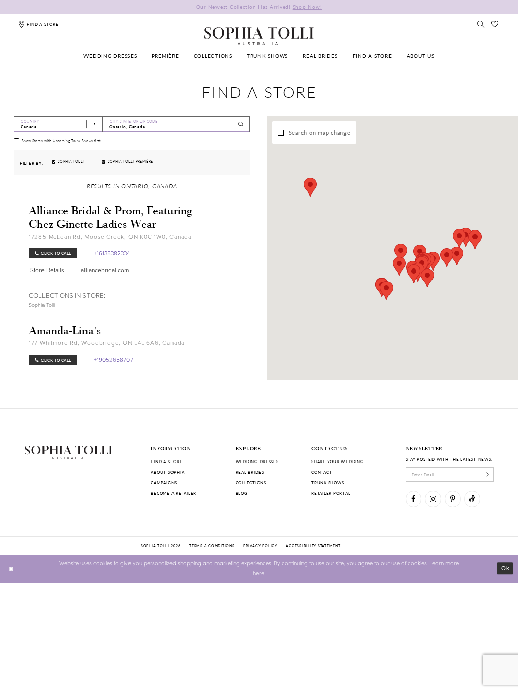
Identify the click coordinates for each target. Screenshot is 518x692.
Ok (505, 568)
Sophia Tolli (42, 305)
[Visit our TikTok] (472, 499)
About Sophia (167, 472)
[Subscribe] (487, 474)
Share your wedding (337, 461)
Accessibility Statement (313, 545)
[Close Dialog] (11, 568)
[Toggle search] (480, 24)
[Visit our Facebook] (413, 499)
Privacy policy (260, 545)
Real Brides (250, 472)
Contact (321, 472)
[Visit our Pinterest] (452, 499)
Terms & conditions (211, 545)
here (258, 573)
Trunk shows (327, 482)
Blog (242, 493)
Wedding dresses (257, 461)
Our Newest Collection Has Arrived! (259, 7)
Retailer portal (330, 493)
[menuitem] (110, 56)
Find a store (166, 461)
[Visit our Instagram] (433, 499)
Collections (251, 482)
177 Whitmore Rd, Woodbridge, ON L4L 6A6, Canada (107, 342)
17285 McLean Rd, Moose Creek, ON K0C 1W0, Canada (110, 236)
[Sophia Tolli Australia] (259, 36)
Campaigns (164, 482)
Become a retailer (173, 493)
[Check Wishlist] (495, 24)
